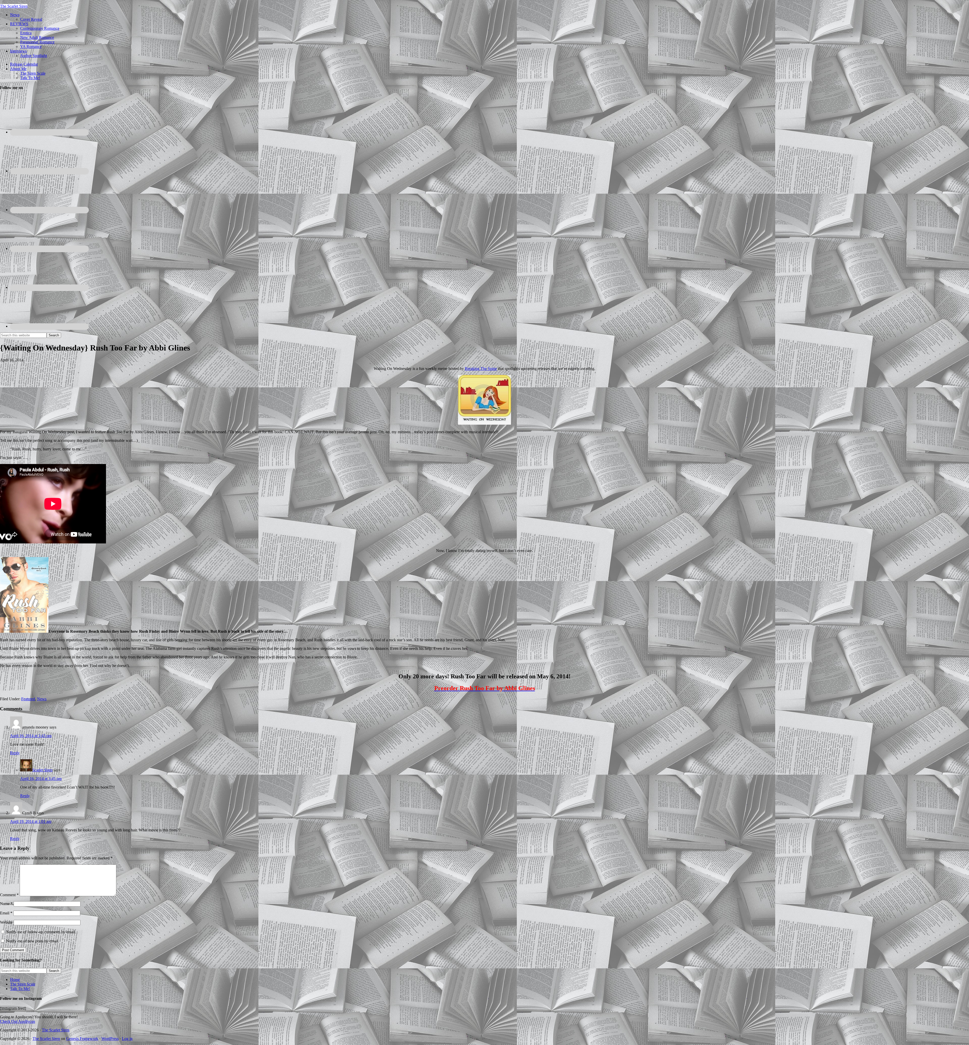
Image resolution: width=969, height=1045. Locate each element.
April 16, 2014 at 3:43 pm (30, 736)
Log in (127, 1038)
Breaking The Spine (481, 368)
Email (6, 913)
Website (6, 922)
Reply (15, 753)
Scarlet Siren (42, 770)
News (41, 699)
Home (15, 979)
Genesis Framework (82, 1038)
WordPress (110, 1038)
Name (6, 904)
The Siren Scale (22, 984)
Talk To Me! (20, 988)
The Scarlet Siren (14, 6)
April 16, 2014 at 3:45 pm (41, 778)
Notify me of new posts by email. (32, 941)
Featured (28, 699)
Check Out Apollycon (17, 1021)
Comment (9, 895)
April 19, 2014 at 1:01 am (30, 821)
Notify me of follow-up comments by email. (41, 932)
